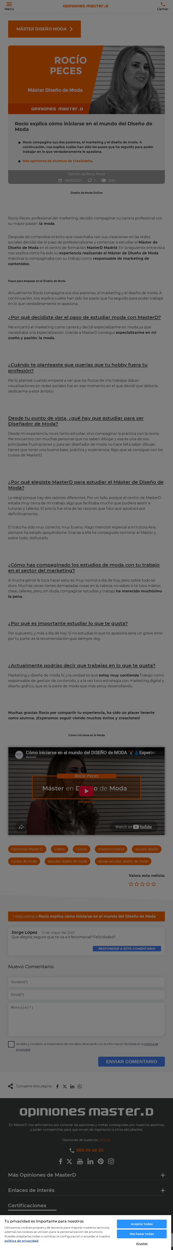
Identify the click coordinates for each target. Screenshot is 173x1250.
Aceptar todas (142, 1224)
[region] (85, 1232)
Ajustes (142, 1243)
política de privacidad (21, 1241)
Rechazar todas (142, 1234)
